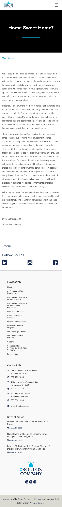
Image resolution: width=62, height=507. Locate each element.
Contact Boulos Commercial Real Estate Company (17, 347)
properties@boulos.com (20, 406)
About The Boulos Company (14, 316)
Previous (7, 245)
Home (9, 287)
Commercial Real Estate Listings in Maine (17, 298)
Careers (10, 341)
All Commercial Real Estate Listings (15, 292)
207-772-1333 (17, 377)
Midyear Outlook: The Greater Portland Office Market (27, 422)
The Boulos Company (22, 499)
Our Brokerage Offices (16, 331)
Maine (35, 499)
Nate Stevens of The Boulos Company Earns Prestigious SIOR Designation (27, 435)
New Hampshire (48, 499)
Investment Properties (16, 311)
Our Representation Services (15, 336)
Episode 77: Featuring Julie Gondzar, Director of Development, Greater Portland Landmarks (28, 447)
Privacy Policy (13, 353)
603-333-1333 (17, 400)
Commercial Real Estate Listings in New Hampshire (17, 305)
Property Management (16, 321)
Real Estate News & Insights (15, 326)
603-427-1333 (17, 388)
